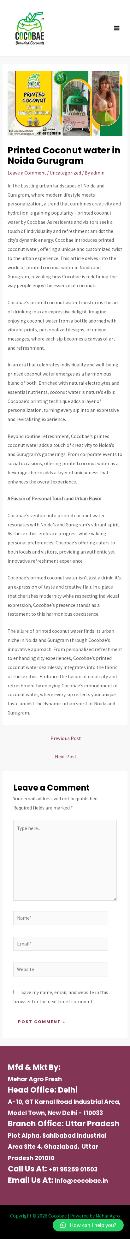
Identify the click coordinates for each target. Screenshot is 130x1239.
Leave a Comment (27, 173)
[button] (88, 1225)
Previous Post (65, 738)
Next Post (66, 756)
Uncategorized (65, 173)
